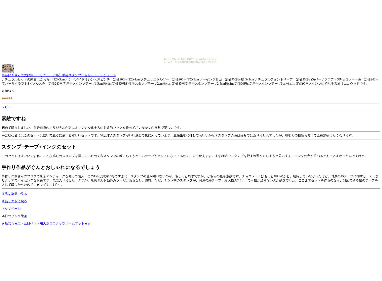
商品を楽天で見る (14, 194)
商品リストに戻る (14, 201)
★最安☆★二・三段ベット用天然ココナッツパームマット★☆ (46, 223)
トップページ (11, 208)
